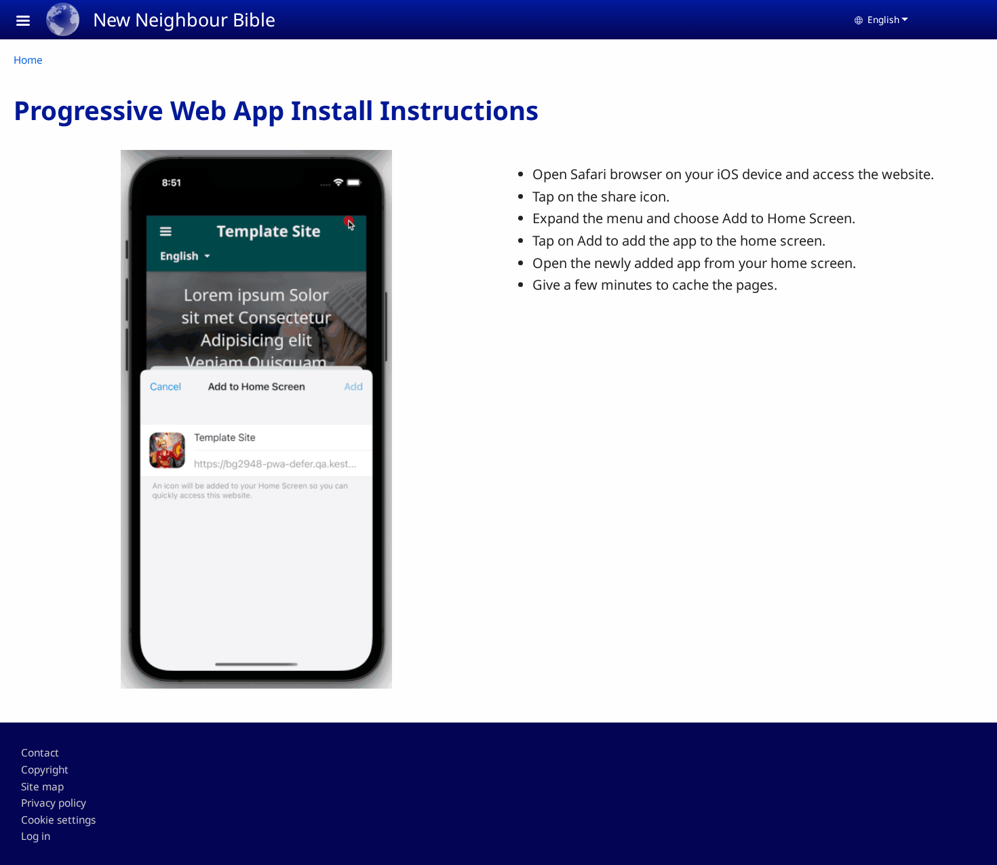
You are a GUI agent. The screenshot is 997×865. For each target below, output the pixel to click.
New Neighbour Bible (184, 19)
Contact (40, 753)
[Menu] (31, 22)
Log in (35, 836)
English (883, 19)
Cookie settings (58, 820)
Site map (42, 787)
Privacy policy (53, 803)
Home (28, 60)
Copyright (45, 770)
